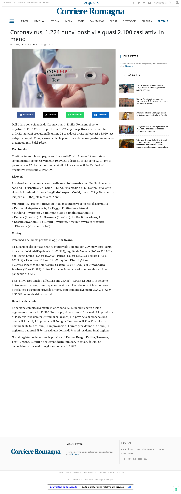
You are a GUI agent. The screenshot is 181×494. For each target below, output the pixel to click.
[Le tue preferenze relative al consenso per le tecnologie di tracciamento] (176, 489)
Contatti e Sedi (64, 472)
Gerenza (77, 472)
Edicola (120, 472)
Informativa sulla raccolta (63, 487)
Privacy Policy (107, 472)
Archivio (14, 44)
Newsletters (160, 2)
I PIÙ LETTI (131, 74)
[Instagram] (144, 2)
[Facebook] (133, 2)
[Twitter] (138, 2)
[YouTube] (149, 2)
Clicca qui (128, 66)
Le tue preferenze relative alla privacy (103, 487)
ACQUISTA (91, 3)
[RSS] (145, 458)
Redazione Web (29, 45)
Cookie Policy (91, 472)
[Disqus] (90, 394)
